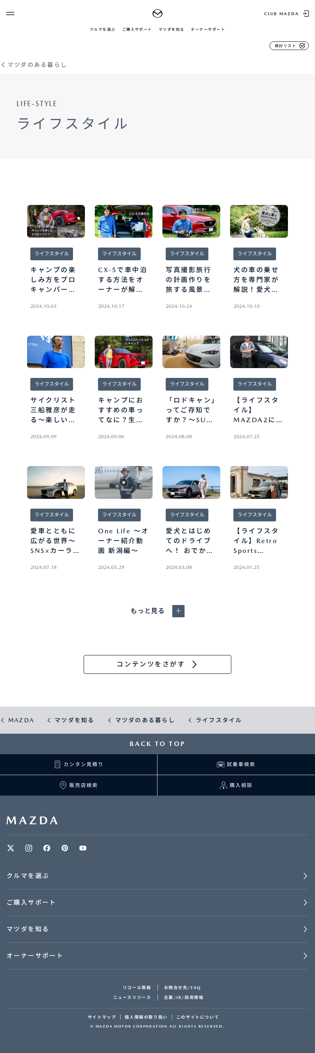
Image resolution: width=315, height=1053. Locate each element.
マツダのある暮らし (37, 65)
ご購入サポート (137, 29)
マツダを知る (172, 29)
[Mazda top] (158, 13)
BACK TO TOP (157, 744)
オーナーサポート (208, 29)
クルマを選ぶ (103, 29)
